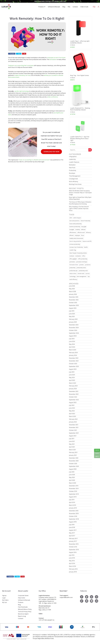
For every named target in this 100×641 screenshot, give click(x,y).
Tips (89, 276)
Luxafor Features (74, 162)
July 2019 (71, 499)
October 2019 (73, 491)
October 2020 (73, 463)
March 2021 (72, 450)
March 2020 (72, 483)
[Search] (90, 150)
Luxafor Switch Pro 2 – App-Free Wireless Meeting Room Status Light (79, 138)
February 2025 (73, 319)
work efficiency (73, 279)
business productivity (74, 226)
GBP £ (96, 456)
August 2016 (72, 552)
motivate (71, 256)
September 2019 (74, 494)
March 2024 (72, 350)
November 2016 (73, 544)
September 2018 (74, 519)
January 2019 (73, 508)
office (83, 256)
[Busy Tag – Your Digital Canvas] (80, 62)
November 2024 (73, 327)
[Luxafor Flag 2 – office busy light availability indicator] (80, 27)
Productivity (72, 170)
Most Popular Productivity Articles (78, 253)
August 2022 (72, 402)
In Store (72, 45)
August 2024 (72, 336)
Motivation (72, 165)
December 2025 (73, 297)
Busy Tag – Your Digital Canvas (79, 75)
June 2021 (72, 441)
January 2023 (73, 388)
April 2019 (72, 502)
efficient (71, 235)
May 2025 (72, 316)
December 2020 (73, 458)
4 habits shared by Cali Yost (22, 75)
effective (83, 229)
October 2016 (73, 547)
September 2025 (74, 305)
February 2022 (73, 419)
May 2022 (72, 411)
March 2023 (72, 383)
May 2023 (72, 377)
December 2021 (73, 425)
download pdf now (51, 152)
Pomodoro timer (73, 264)
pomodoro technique (81, 262)
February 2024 (73, 352)
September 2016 (74, 549)
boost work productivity (75, 223)
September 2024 (74, 333)
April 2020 (72, 480)
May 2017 (72, 533)
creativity (77, 229)
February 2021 (73, 452)
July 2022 (71, 405)
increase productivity (74, 244)
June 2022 (72, 408)
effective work (81, 232)
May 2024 (72, 344)
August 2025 (72, 308)
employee (77, 235)
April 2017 (72, 536)
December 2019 (73, 486)
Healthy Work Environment (76, 238)
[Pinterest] (86, 601)
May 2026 (72, 289)
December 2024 (73, 325)
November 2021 (73, 427)
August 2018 (72, 522)
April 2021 (72, 447)
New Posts (72, 167)
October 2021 (73, 430)
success (88, 273)
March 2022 (72, 416)
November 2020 (73, 461)
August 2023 (72, 369)
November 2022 (73, 394)
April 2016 (72, 563)
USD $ (96, 450)
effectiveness (72, 232)
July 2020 (71, 472)
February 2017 (73, 538)
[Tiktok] (81, 601)
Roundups (72, 173)
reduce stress (72, 273)
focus (82, 235)
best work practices (74, 220)
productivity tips (73, 270)
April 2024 (72, 347)
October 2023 (73, 364)
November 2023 (73, 361)
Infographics (73, 156)
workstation (53, 59)
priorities (81, 264)
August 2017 (72, 530)
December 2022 (73, 391)
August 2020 (72, 469)
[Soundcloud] (96, 601)
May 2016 (72, 561)
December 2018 (73, 511)
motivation (78, 256)
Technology (72, 276)
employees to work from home (56, 57)
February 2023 (73, 386)
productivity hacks (81, 267)
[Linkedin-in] (91, 596)
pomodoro (72, 262)
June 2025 (72, 314)
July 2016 (71, 555)
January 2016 (73, 572)
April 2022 (72, 413)
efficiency (88, 232)
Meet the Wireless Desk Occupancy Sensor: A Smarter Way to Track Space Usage (80, 192)
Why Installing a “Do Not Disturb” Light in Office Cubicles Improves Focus (79, 208)
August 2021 (72, 436)
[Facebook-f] (81, 596)
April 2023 (72, 380)
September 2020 (74, 466)
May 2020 (72, 477)
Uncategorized (73, 179)
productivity (72, 267)
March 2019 (72, 505)
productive (87, 264)
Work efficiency (73, 181)
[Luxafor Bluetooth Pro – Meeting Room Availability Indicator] (80, 94)
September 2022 (74, 400)
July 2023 (71, 372)
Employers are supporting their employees (21, 65)
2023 (70, 218)
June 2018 (72, 527)
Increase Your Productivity (76, 247)
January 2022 (73, 422)
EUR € (96, 453)
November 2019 (73, 488)
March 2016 (72, 566)
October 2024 (73, 330)
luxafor (86, 247)
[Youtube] (91, 601)
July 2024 (71, 339)
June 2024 (72, 341)
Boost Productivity (85, 220)
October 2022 (73, 397)
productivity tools (83, 270)
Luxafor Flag (72, 250)
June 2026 (72, 286)
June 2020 (72, 475)
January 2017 (73, 541)
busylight (71, 229)
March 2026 (72, 291)
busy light (83, 226)
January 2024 (73, 355)
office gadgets (73, 259)
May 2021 (72, 444)
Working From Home (75, 184)
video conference (53, 97)
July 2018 (71, 524)
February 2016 (73, 569)
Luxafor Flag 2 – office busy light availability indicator (79, 42)
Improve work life (87, 241)
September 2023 (74, 366)
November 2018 (73, 513)
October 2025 (73, 302)
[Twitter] (86, 596)
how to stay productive (75, 241)
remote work (81, 273)
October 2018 (73, 516)
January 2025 (73, 322)
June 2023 (72, 375)
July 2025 (71, 311)
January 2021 (73, 455)
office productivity (82, 259)
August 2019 (72, 497)
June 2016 (72, 558)
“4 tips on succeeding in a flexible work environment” (34, 160)
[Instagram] (96, 596)
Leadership (72, 159)
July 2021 (71, 438)
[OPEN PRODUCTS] (44, 6)
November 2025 (73, 300)
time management (81, 276)
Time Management (74, 176)
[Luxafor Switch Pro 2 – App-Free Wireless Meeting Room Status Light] (80, 126)
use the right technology (21, 91)
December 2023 (73, 358)
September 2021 (74, 433)
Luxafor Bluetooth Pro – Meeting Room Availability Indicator (80, 109)
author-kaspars (77, 218)
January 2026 (73, 294)
